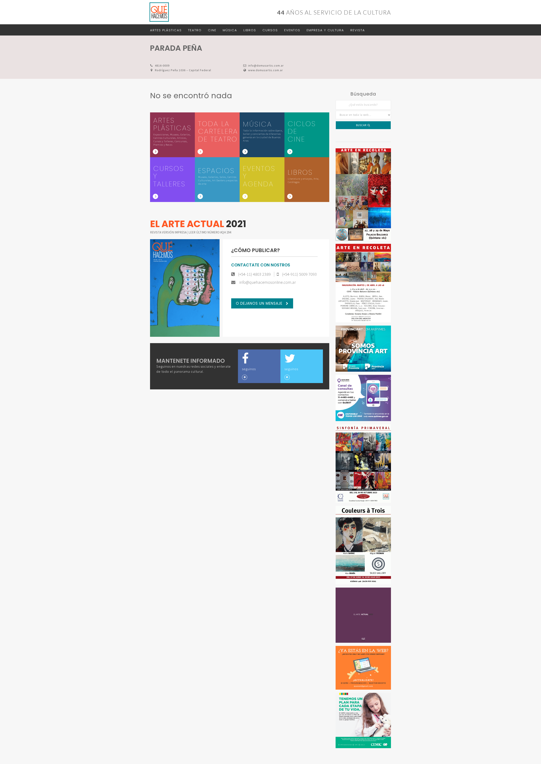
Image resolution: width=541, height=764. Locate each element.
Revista (357, 30)
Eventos (292, 30)
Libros (249, 30)
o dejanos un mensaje (260, 303)
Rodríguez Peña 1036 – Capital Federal (183, 70)
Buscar (361, 125)
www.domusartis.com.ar (265, 70)
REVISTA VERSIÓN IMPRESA (168, 232)
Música (230, 30)
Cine (212, 30)
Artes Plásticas (166, 30)
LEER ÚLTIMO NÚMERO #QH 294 (210, 232)
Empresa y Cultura (325, 30)
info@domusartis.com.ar (266, 65)
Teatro (195, 30)
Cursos (270, 30)
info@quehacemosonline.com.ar (267, 282)
